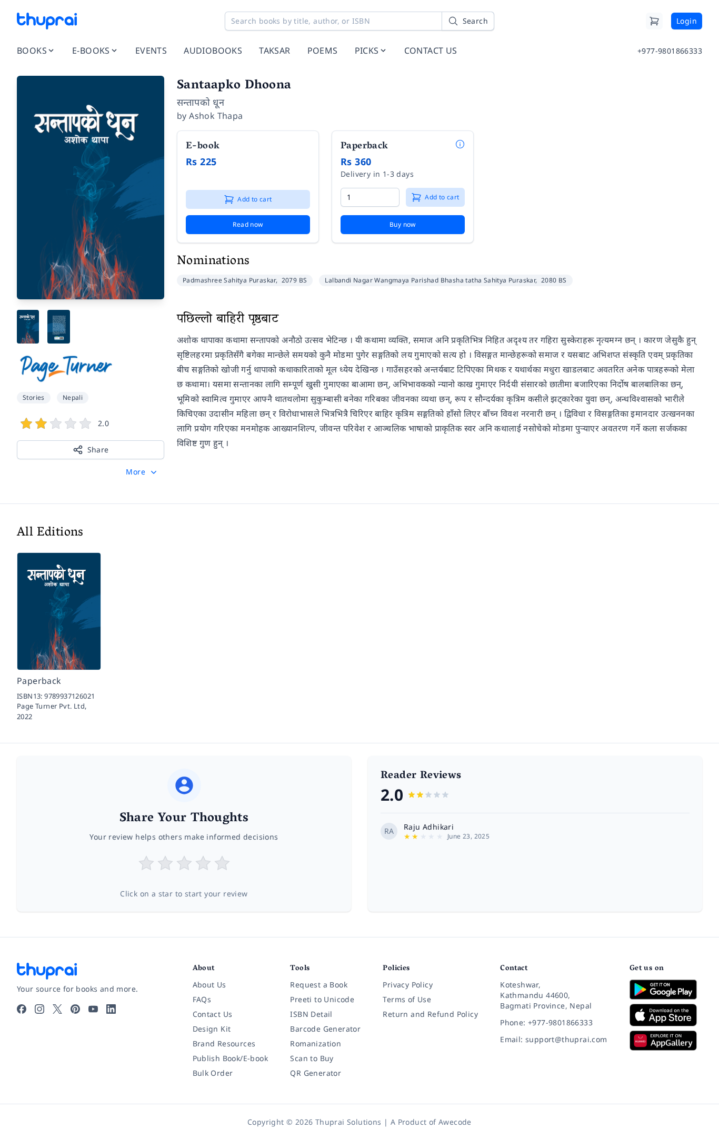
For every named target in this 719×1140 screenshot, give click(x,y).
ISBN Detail (311, 1014)
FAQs (202, 999)
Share (98, 450)
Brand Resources (224, 1043)
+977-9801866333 (669, 51)
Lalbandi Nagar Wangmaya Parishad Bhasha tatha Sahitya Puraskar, (432, 280)
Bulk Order (213, 1073)
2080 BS (554, 280)
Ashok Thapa (216, 116)
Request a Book (318, 985)
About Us (209, 985)
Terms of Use (407, 999)
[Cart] (654, 21)
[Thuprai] (47, 21)
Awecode (455, 1122)
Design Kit (212, 1029)
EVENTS (151, 50)
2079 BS (294, 280)
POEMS (322, 50)
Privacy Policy (408, 985)
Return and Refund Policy (430, 1014)
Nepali (73, 397)
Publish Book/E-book (230, 1058)
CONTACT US (430, 50)
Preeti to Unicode (322, 999)
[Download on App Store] (666, 1015)
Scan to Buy (311, 1058)
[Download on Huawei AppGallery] (666, 1041)
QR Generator (315, 1073)
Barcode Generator (325, 1029)
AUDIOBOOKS (213, 50)
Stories (34, 397)
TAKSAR (274, 50)
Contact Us (213, 1014)
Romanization (315, 1043)
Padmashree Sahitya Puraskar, (231, 280)
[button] (142, 471)
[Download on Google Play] (666, 990)
